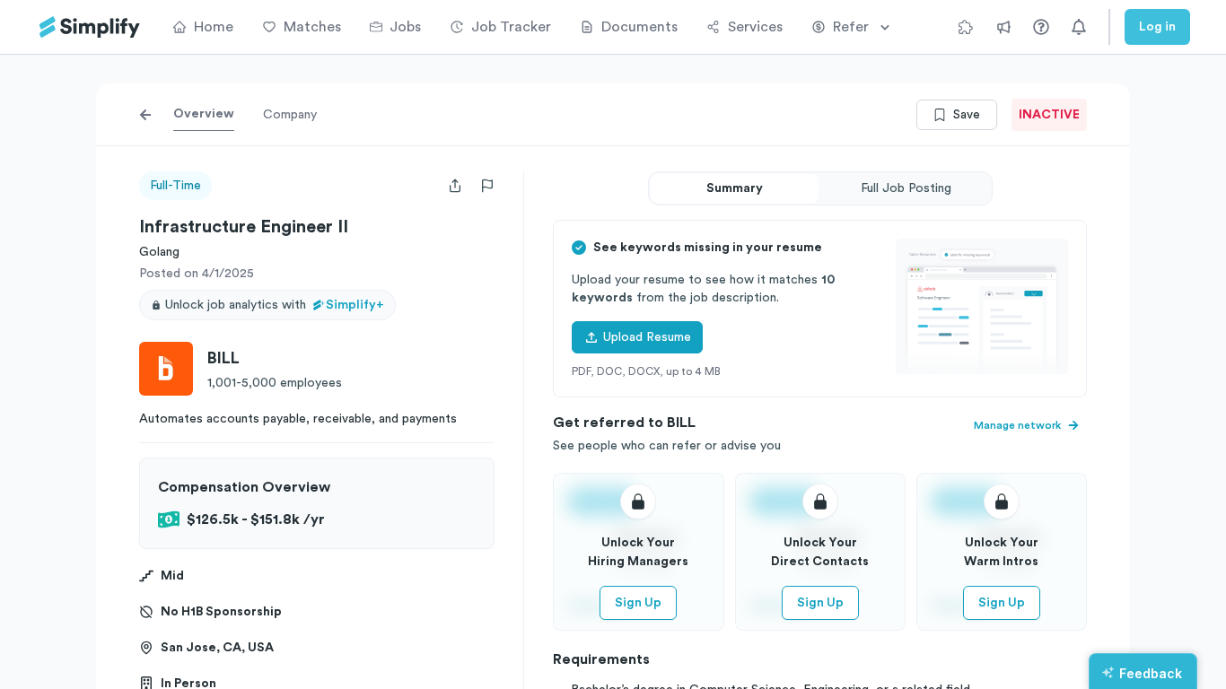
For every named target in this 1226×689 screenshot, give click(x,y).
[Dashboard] (90, 27)
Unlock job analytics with (274, 305)
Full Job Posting (906, 188)
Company (290, 115)
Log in (1157, 27)
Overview (203, 114)
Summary (734, 188)
